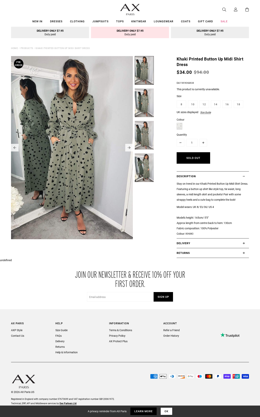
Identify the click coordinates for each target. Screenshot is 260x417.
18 (238, 104)
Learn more (143, 411)
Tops (120, 21)
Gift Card (205, 21)
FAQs (58, 335)
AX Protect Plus (118, 341)
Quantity (182, 134)
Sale (224, 21)
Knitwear (138, 21)
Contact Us (17, 335)
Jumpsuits (100, 21)
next (129, 147)
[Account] (232, 9)
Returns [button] (183, 253)
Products (27, 48)
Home (14, 48)
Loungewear (163, 21)
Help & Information (66, 352)
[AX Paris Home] (130, 9)
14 (215, 104)
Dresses (56, 21)
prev (15, 147)
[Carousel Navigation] (72, 147)
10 (193, 104)
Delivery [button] (183, 243)
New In (37, 21)
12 (204, 104)
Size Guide (205, 112)
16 (227, 104)
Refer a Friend (171, 330)
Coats (185, 21)
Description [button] (186, 176)
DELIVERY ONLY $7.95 (50, 32)
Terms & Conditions (120, 330)
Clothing (77, 21)
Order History (171, 335)
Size (179, 96)
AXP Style (16, 330)
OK (166, 411)
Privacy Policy (117, 335)
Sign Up (163, 297)
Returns (60, 347)
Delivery (60, 341)
